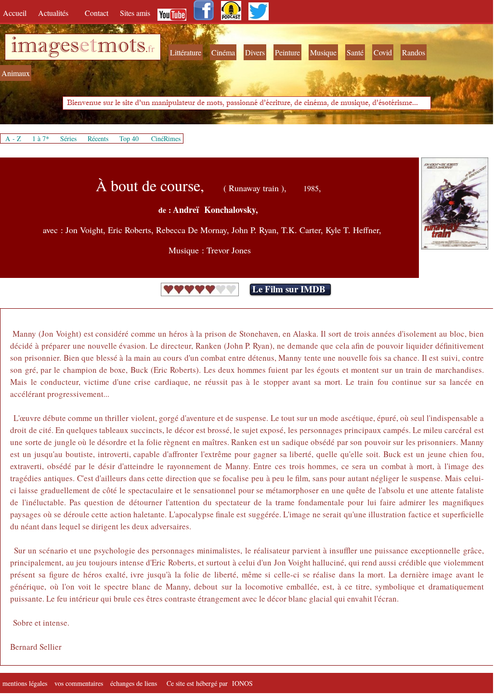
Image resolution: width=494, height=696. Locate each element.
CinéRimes (166, 138)
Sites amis (135, 13)
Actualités (56, 13)
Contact (97, 13)
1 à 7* (40, 138)
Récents (98, 138)
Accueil (17, 13)
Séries (68, 138)
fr (151, 48)
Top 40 (129, 138)
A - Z (13, 138)
